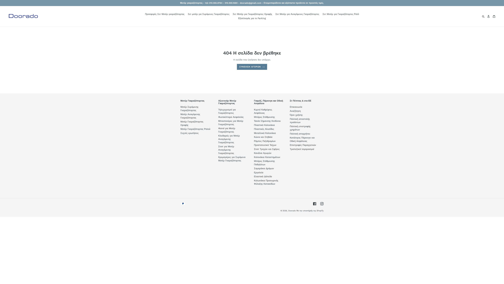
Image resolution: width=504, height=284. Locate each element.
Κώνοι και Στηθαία (263, 137)
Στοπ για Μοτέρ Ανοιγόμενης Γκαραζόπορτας (226, 149)
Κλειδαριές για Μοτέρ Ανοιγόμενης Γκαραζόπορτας (229, 139)
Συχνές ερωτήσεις (189, 133)
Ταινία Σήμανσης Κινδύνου (267, 121)
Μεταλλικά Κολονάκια (265, 133)
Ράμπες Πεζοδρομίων (265, 141)
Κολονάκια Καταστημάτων (267, 157)
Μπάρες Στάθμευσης (264, 117)
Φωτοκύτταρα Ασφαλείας (231, 117)
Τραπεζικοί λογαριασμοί (302, 149)
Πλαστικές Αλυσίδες (264, 129)
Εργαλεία (258, 172)
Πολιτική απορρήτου (300, 133)
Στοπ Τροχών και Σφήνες (267, 149)
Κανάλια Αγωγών (262, 153)
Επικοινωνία (296, 107)
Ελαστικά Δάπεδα (263, 176)
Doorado (292, 211)
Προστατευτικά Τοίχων (265, 145)
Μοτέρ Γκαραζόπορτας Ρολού (195, 129)
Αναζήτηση (295, 111)
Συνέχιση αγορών (250, 67)
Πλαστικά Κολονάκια (264, 125)
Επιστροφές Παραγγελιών (303, 145)
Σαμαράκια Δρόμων (264, 168)
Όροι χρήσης (296, 115)
